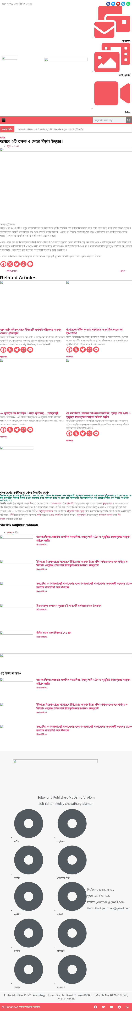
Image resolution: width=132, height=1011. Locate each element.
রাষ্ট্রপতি (70, 503)
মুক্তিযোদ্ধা (107, 503)
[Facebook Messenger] (30, 264)
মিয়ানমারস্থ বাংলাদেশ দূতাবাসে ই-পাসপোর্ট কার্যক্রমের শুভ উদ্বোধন (68, 605)
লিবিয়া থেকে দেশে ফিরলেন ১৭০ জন (53, 633)
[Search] (129, 120)
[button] (3, 120)
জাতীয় (2, 137)
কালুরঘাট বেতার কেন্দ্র (75, 511)
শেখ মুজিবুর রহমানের (44, 511)
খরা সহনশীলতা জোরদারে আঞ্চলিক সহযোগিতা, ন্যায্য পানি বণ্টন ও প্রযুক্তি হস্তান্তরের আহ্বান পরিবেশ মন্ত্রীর (98, 415)
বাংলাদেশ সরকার (105, 514)
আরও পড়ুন (3, 357)
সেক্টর (38, 514)
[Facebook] (108, 4)
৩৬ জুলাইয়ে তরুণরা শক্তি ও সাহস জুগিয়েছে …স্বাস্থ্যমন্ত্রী (29, 413)
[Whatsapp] (23, 264)
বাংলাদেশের (56, 503)
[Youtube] (111, 1007)
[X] (10, 264)
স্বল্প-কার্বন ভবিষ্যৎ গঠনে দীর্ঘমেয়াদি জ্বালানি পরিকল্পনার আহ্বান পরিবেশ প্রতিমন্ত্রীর (50, 129)
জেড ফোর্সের (55, 514)
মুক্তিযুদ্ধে (81, 514)
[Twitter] (17, 264)
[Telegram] (119, 1007)
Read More (41, 544)
